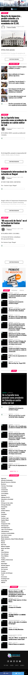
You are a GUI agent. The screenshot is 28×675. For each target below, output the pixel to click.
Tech (2, 575)
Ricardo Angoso (5, 565)
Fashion (3, 516)
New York (3, 544)
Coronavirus (4, 491)
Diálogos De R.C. (5, 497)
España (3, 508)
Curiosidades (4, 493)
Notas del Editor (5, 548)
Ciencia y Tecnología (6, 486)
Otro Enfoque (5, 554)
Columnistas (4, 489)
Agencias (3, 478)
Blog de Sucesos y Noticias (8, 482)
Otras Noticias (5, 552)
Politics (3, 561)
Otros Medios (5, 556)
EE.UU (2, 501)
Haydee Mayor (5, 520)
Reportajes (4, 563)
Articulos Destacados (7, 480)
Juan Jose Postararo (6, 529)
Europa (3, 512)
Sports (16, 665)
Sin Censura (4, 569)
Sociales (3, 571)
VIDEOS (3, 582)
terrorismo (4, 577)
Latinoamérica (5, 531)
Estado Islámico (5, 510)
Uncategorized (5, 578)
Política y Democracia (7, 559)
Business (3, 484)
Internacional (4, 525)
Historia (3, 522)
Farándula (4, 514)
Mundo (3, 542)
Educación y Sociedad (7, 499)
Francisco (9, 129)
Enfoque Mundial (5, 505)
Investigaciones (5, 527)
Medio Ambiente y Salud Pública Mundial (12, 539)
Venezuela (4, 580)
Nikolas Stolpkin (5, 546)
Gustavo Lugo (5, 518)
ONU (2, 550)
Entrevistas (4, 507)
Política (3, 558)
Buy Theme (6, 665)
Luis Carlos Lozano (6, 535)
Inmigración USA (5, 524)
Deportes (3, 495)
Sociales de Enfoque (6, 573)
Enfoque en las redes (7, 503)
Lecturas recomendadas (7, 533)
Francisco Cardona (11, 27)
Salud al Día (4, 567)
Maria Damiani (5, 537)
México (3, 541)
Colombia (3, 488)
